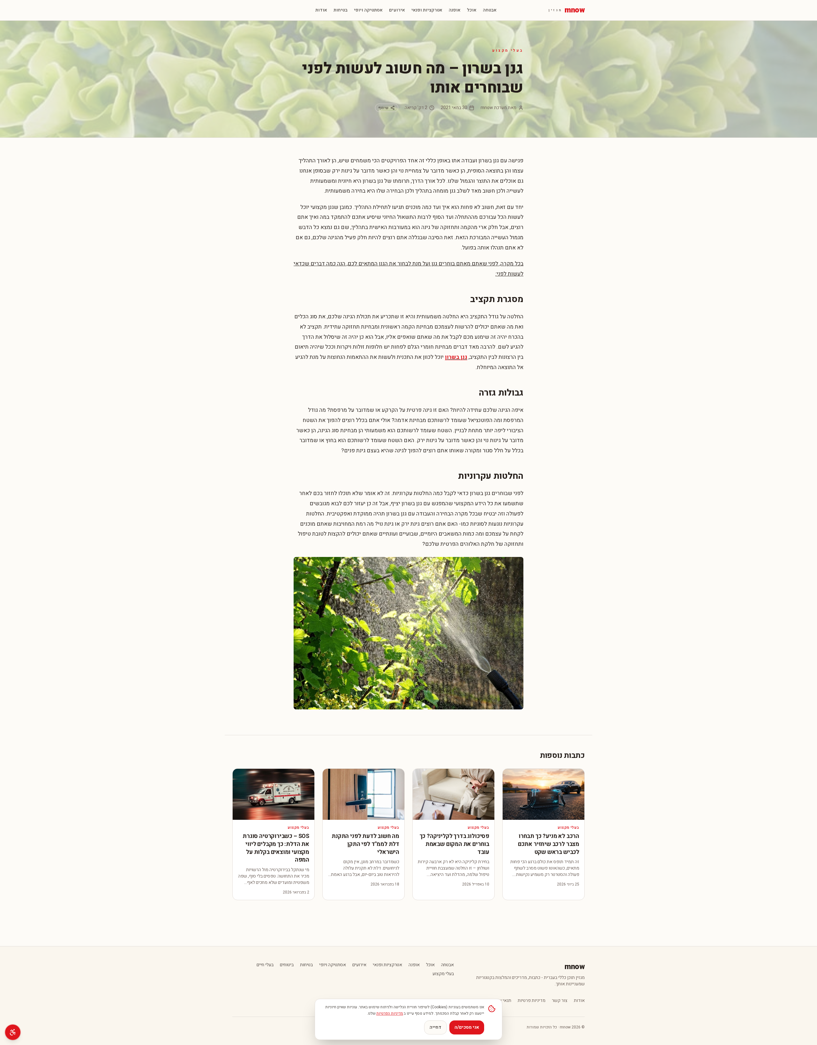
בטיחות (341, 10)
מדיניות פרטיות (531, 1000)
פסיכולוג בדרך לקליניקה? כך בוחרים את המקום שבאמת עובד (454, 844)
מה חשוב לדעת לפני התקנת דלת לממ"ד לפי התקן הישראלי (365, 844)
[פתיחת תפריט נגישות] (12, 1032)
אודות (321, 10)
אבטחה (490, 10)
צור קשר (559, 1000)
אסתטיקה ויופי (368, 10)
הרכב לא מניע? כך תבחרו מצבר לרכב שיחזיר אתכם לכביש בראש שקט (548, 844)
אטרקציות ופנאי (426, 10)
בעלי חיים (265, 965)
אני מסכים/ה (466, 1027)
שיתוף (383, 108)
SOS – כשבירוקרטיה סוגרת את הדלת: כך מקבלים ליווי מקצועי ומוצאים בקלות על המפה (276, 848)
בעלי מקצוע (507, 50)
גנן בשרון (456, 357)
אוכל (471, 10)
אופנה (455, 10)
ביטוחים (287, 965)
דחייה (435, 1027)
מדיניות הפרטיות (389, 1013)
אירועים (397, 10)
